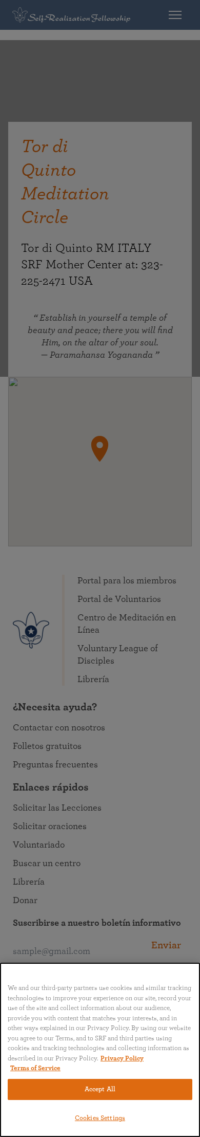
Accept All (100, 1089)
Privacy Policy (122, 1058)
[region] (100, 1050)
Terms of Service (35, 1068)
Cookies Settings (100, 1118)
